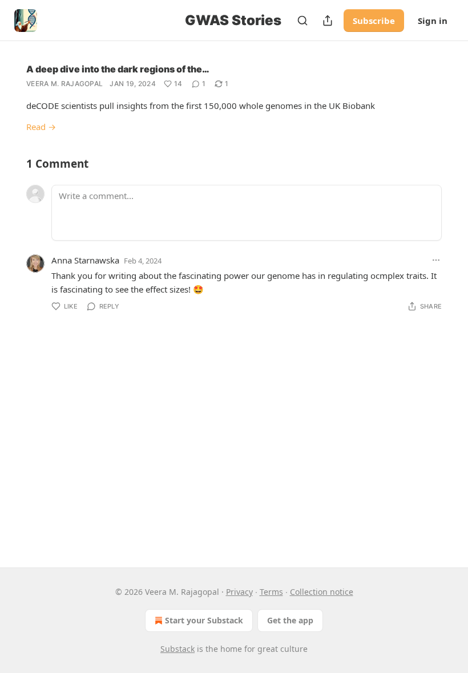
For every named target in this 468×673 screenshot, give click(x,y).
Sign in (432, 20)
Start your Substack (204, 620)
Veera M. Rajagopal (64, 83)
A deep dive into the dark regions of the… (117, 69)
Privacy (239, 591)
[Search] (302, 20)
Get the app (290, 620)
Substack (177, 648)
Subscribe (374, 20)
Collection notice (321, 591)
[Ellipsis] (436, 260)
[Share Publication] (327, 20)
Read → (41, 126)
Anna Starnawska (85, 260)
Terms (271, 591)
